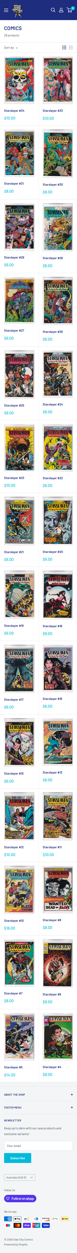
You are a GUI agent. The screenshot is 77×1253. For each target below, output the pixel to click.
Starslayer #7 (13, 993)
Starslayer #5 (13, 1067)
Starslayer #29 (14, 257)
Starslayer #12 (14, 847)
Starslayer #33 (53, 110)
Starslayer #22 (53, 478)
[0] (69, 10)
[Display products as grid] (64, 47)
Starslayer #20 (53, 552)
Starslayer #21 (14, 552)
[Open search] (53, 10)
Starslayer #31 (14, 183)
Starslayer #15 (14, 773)
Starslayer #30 (53, 184)
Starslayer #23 (14, 478)
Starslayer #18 (52, 626)
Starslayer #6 (52, 994)
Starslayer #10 (14, 920)
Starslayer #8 (52, 920)
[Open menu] (6, 10)
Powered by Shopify (15, 1244)
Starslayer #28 (53, 258)
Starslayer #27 (14, 330)
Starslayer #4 (52, 1067)
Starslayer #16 (52, 699)
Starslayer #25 (14, 405)
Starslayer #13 (52, 772)
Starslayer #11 (52, 847)
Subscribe (17, 1158)
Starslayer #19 (14, 625)
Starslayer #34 (14, 110)
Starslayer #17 (13, 699)
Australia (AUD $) (16, 1177)
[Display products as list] (71, 47)
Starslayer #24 (53, 404)
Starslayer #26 (53, 331)
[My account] (61, 10)
